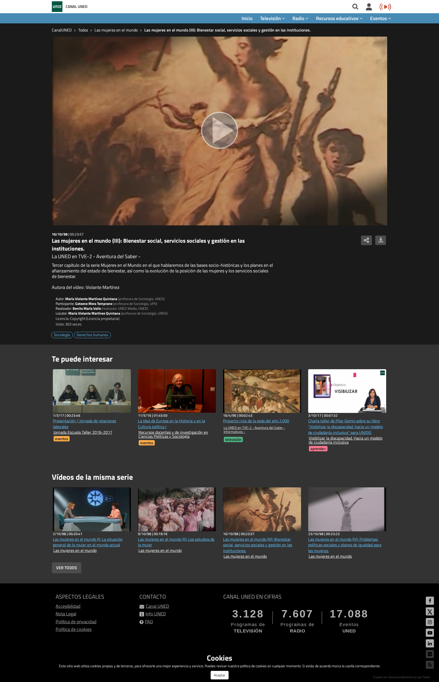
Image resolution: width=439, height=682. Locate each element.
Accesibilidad (68, 606)
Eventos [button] (379, 18)
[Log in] (369, 7)
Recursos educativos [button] (337, 18)
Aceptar (219, 675)
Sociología (62, 335)
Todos (83, 30)
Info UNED (156, 613)
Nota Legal (66, 613)
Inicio (247, 18)
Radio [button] (298, 18)
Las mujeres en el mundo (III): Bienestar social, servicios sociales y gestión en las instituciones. (227, 30)
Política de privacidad (76, 621)
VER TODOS (66, 568)
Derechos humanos (92, 335)
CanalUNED (62, 30)
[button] (385, 407)
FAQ (149, 621)
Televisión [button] (271, 18)
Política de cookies (73, 629)
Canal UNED (157, 606)
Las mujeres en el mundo (116, 30)
